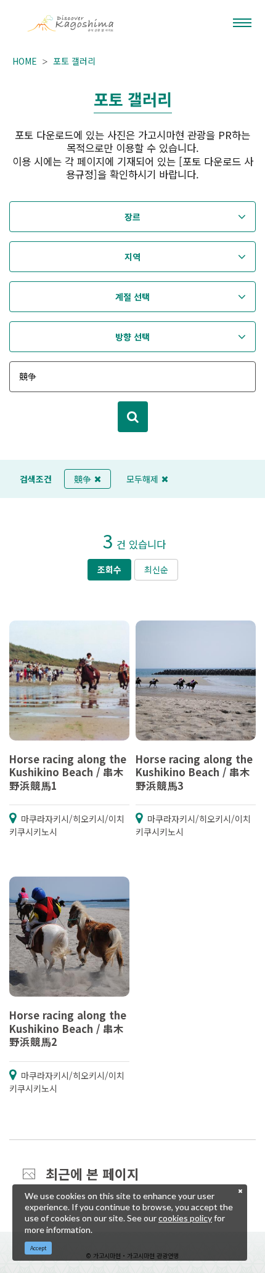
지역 (132, 257)
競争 (82, 479)
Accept (38, 1248)
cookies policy (185, 1218)
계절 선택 (132, 297)
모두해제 (142, 479)
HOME (24, 60)
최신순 (156, 569)
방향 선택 (132, 337)
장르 (132, 217)
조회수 (109, 569)
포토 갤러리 (74, 60)
